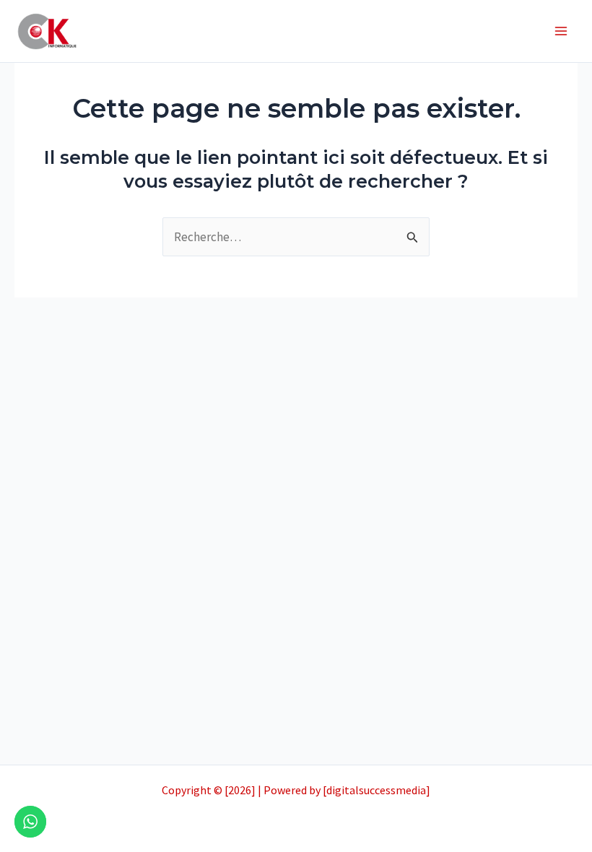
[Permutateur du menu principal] (561, 31)
